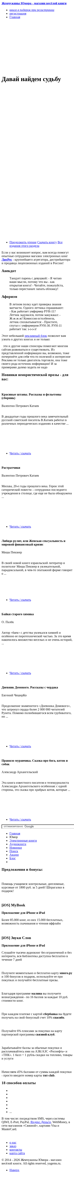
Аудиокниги (17, 844)
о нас (12, 1142)
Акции (14, 854)
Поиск (13, 851)
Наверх (14, 1170)
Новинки (15, 847)
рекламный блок (36, 335)
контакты (15, 1149)
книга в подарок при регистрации (31, 10)
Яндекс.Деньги (40, 1122)
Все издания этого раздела (36, 244)
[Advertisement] (26, 46)
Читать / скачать (20, 453)
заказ (12, 1146)
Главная (14, 833)
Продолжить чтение (23, 242)
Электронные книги (23, 840)
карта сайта (17, 1153)
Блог (12, 858)
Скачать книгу (47, 242)
